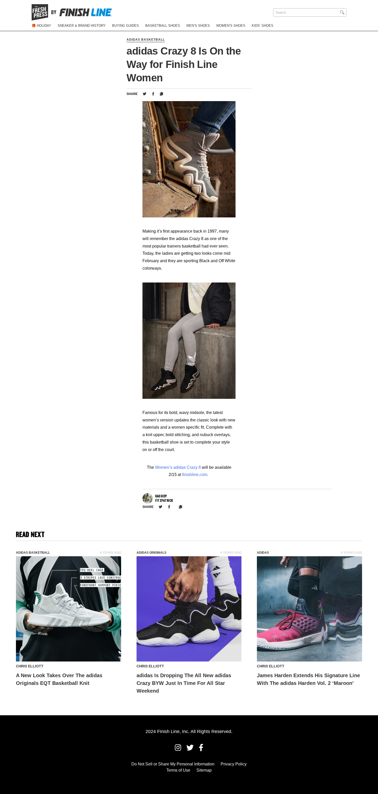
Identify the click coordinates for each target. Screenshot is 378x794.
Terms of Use (178, 770)
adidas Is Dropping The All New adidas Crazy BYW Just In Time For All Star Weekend (184, 683)
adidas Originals (151, 552)
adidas (263, 552)
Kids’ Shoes (262, 26)
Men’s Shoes (198, 26)
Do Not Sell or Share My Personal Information (172, 764)
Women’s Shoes (230, 26)
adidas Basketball (146, 39)
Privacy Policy (234, 764)
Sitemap (204, 770)
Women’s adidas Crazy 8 (178, 467)
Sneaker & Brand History (82, 26)
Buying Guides (125, 26)
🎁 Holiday (41, 26)
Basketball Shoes (162, 26)
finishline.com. (195, 474)
